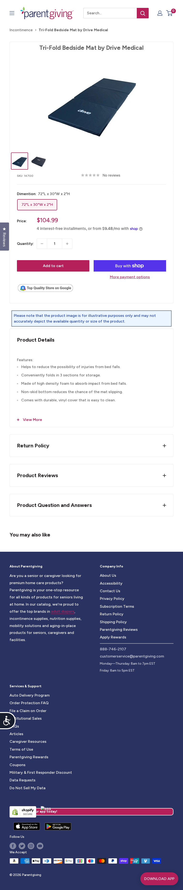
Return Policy (111, 614)
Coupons (17, 765)
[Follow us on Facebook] (13, 846)
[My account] (160, 13)
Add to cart (53, 265)
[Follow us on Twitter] (22, 846)
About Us (108, 575)
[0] (170, 13)
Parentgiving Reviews (119, 629)
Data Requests (23, 780)
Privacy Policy (112, 598)
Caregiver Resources (28, 741)
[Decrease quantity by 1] (42, 244)
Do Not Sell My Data (28, 788)
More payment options (130, 277)
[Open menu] (12, 13)
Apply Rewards (113, 637)
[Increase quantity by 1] (67, 244)
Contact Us (110, 591)
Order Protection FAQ (29, 703)
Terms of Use (21, 749)
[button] (169, 13)
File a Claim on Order (28, 710)
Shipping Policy (113, 622)
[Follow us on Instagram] (31, 846)
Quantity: (25, 243)
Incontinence (21, 30)
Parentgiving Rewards (29, 757)
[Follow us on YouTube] (40, 846)
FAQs (14, 726)
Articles (16, 734)
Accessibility (111, 583)
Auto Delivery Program (30, 695)
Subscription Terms (117, 606)
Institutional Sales (26, 718)
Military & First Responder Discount (41, 772)
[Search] (143, 13)
